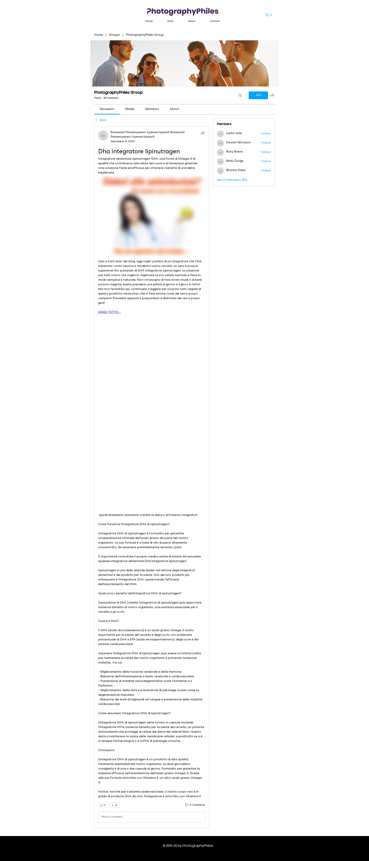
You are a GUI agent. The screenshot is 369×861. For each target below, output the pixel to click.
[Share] (202, 132)
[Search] (240, 95)
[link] (107, 109)
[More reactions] (114, 805)
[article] (151, 477)
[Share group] (272, 95)
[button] (270, 15)
